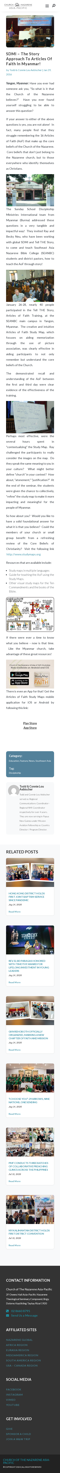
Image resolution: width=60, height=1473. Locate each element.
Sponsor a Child (18, 1433)
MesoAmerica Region (22, 1355)
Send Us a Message (24, 1315)
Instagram (14, 1394)
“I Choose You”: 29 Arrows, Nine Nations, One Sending (29, 1100)
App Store (30, 728)
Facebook (13, 1389)
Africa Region (17, 1344)
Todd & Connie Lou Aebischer (25, 69)
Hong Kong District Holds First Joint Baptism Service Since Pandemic (27, 897)
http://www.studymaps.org (24, 554)
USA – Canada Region (22, 1365)
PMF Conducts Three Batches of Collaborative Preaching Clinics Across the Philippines (28, 1166)
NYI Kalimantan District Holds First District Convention (29, 1232)
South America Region (23, 1360)
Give (9, 1428)
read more (15, 911)
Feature (24, 760)
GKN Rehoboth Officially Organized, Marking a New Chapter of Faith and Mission (28, 1035)
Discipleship (15, 772)
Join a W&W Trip (18, 1439)
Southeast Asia (43, 760)
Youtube (13, 1404)
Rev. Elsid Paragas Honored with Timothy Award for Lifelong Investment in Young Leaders (29, 965)
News (32, 760)
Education (14, 760)
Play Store (30, 723)
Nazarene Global (19, 1339)
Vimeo (11, 1399)
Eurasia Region (17, 1350)
